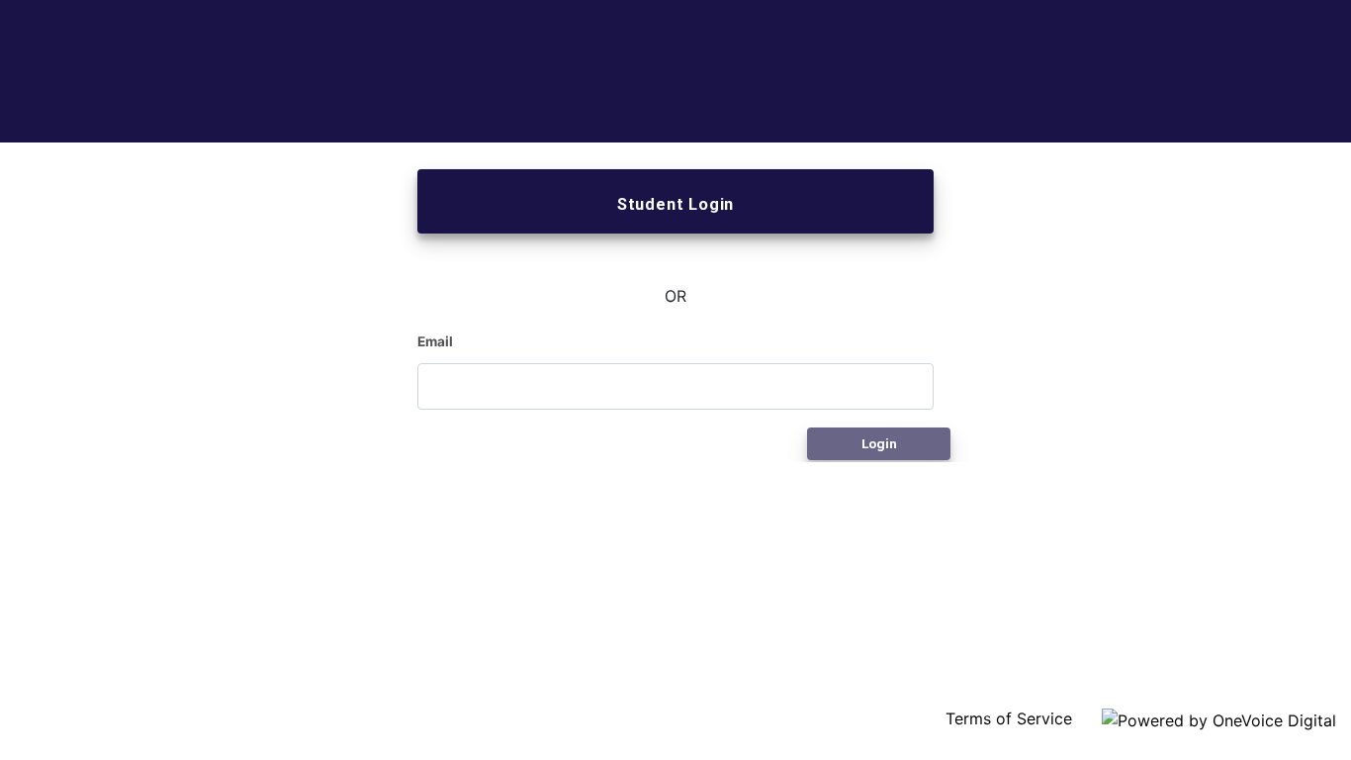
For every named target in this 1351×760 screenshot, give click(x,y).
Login (879, 443)
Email (435, 341)
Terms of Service (1011, 718)
